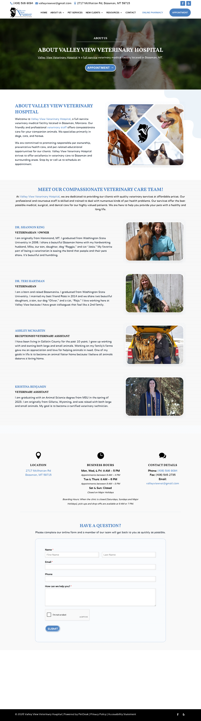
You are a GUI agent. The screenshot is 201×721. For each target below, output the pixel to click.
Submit (53, 628)
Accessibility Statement (122, 714)
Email (49, 562)
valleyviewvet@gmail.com (162, 483)
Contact (131, 12)
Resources (112, 12)
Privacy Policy (98, 714)
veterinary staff (57, 127)
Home (44, 12)
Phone (48, 574)
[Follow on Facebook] (182, 3)
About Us (56, 12)
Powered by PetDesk (76, 714)
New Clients (93, 12)
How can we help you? (58, 586)
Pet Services (75, 12)
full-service (90, 57)
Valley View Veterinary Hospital (57, 57)
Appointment (180, 12)
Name (49, 549)
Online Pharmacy (152, 12)
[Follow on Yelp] (188, 3)
